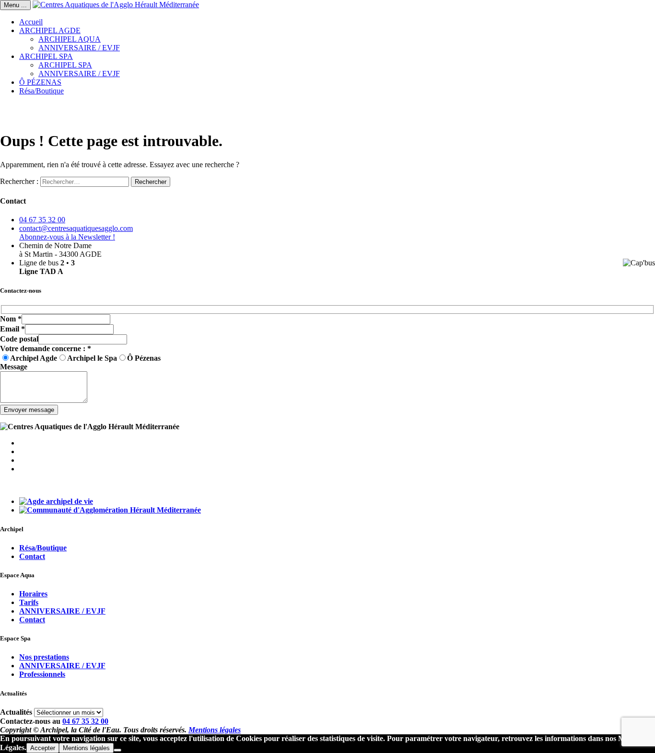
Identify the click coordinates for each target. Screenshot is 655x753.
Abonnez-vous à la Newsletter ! (67, 237)
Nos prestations (44, 657)
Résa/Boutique (41, 91)
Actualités (16, 712)
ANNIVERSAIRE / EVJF (79, 48)
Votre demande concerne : (45, 348)
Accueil (31, 22)
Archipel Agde (33, 358)
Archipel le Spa (92, 358)
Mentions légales (214, 730)
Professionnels (42, 674)
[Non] (117, 750)
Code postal (19, 339)
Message (13, 367)
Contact (32, 556)
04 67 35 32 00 (42, 220)
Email (12, 329)
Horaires (33, 594)
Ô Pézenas (144, 358)
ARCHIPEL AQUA (69, 39)
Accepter (42, 748)
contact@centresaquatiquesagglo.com (76, 228)
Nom (11, 319)
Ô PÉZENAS (40, 82)
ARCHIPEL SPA (46, 56)
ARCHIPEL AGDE (50, 30)
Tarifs (28, 602)
